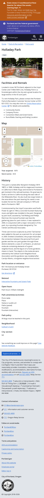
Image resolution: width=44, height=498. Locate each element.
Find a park (29, 44)
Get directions (7, 273)
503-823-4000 (24, 374)
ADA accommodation (9, 445)
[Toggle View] (39, 129)
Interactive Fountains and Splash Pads (16, 281)
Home (4, 44)
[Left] (4, 160)
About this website (9, 463)
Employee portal (8, 467)
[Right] (7, 160)
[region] (22, 147)
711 (3, 377)
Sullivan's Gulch (8, 327)
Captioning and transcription (13, 449)
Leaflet (31, 166)
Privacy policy (7, 453)
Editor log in (6, 471)
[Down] (6, 164)
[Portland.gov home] (10, 37)
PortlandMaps (38, 166)
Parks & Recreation (15, 44)
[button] (34, 37)
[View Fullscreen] (4, 141)
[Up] (6, 157)
